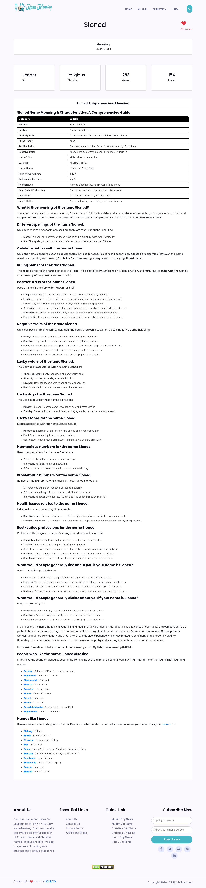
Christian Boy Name (124, 828)
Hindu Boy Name (122, 837)
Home (128, 9)
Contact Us (73, 823)
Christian (159, 9)
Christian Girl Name (123, 832)
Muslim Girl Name (122, 823)
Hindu (175, 9)
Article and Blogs (76, 832)
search (166, 724)
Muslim (142, 9)
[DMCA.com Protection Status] (103, 867)
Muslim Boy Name (122, 819)
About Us (71, 819)
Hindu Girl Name (121, 841)
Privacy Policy (74, 828)
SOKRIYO (50, 881)
